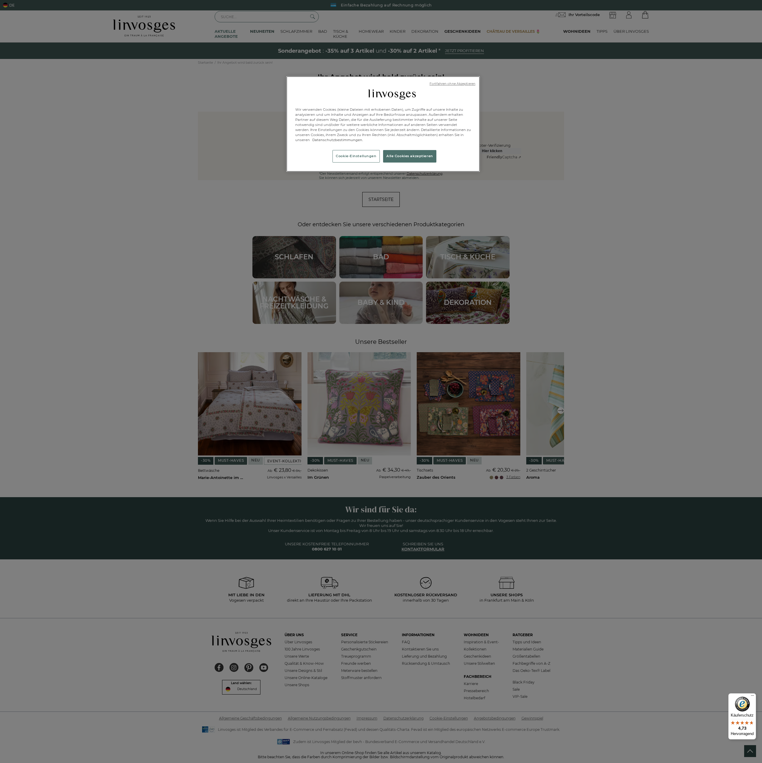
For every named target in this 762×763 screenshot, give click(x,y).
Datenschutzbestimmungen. (337, 140)
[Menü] (752, 696)
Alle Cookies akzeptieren (409, 156)
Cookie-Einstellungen (356, 156)
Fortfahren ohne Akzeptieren (452, 84)
